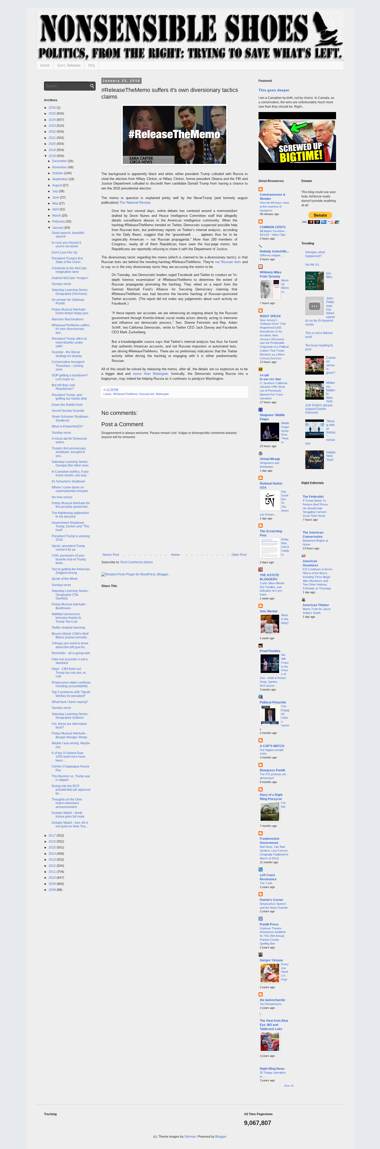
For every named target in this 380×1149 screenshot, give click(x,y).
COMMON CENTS (273, 227)
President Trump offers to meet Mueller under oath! (69, 342)
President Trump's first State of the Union (67, 260)
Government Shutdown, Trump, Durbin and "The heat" (70, 526)
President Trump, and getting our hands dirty (69, 396)
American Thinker (316, 605)
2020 (53, 144)
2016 (53, 841)
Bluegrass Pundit (272, 770)
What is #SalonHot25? (67, 426)
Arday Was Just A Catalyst (285, 547)
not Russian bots (228, 262)
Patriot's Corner (271, 900)
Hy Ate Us (312, 264)
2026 (53, 107)
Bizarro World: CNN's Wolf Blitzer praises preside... (70, 635)
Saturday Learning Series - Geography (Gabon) (70, 715)
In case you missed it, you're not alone (67, 244)
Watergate (162, 393)
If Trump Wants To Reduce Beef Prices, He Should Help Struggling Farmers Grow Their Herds (316, 508)
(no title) (329, 275)
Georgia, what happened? (315, 254)
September (60, 179)
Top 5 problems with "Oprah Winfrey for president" (71, 694)
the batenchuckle (272, 1000)
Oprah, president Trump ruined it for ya (68, 547)
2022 (53, 131)
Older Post (239, 555)
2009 (53, 884)
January (58, 227)
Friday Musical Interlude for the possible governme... (71, 505)
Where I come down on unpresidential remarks (70, 489)
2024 (53, 120)
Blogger (220, 1136)
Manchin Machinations (67, 319)
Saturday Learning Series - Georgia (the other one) (70, 463)
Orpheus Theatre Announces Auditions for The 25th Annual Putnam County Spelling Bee (273, 936)
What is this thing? (285, 619)
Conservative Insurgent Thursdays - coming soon (68, 365)
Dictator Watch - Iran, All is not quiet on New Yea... (70, 824)
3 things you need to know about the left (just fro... (70, 645)
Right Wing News (272, 1069)
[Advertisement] (318, 706)
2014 (53, 853)
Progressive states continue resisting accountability (71, 684)
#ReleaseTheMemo (125, 393)
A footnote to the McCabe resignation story (69, 270)
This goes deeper (274, 90)
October (58, 173)
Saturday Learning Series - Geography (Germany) (70, 291)
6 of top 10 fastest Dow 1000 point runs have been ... (68, 756)
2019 (53, 150)
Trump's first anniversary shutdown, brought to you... (69, 452)
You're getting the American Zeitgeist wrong (71, 571)
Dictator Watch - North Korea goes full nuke (68, 814)
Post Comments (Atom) (136, 562)
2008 (53, 890)
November (60, 167)
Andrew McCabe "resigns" (70, 278)
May (55, 203)
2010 (53, 877)
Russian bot (146, 393)
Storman (190, 1136)
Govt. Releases (68, 65)
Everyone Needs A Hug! (285, 972)
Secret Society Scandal (68, 411)
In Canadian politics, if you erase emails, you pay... (70, 473)
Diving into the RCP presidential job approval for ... (71, 789)
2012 (53, 866)
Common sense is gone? (331, 365)
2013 (53, 859)
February (59, 221)
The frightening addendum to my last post (70, 514)
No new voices (62, 497)
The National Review (134, 202)
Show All (288, 1085)
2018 (53, 156)
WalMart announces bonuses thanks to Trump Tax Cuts (66, 617)
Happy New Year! (331, 456)
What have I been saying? (70, 702)
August (57, 185)
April (55, 209)
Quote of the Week (65, 579)
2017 (53, 835)
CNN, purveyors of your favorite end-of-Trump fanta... (69, 559)
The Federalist (313, 496)
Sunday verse (61, 284)
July (55, 191)
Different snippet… (271, 255)
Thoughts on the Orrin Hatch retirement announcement (67, 803)
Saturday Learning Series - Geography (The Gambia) (70, 594)
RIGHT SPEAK (270, 316)
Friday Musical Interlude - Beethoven (69, 606)
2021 (53, 138)
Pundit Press (269, 924)
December (60, 161)
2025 (53, 113)
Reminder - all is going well (71, 653)
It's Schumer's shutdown (68, 481)
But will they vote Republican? (63, 387)
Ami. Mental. (269, 611)
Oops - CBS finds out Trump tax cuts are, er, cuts (69, 672)
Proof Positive (270, 651)
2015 (53, 847)
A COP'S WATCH (272, 746)
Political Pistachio (273, 702)
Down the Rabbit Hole (67, 405)
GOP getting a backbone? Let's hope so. (70, 377)
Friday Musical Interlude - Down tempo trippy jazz (70, 311)
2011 (53, 872)
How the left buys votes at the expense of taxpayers (274, 206)
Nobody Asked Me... (274, 251)
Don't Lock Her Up (64, 252)
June (56, 197)
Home (44, 65)
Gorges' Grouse (271, 960)
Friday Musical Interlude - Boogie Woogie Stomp (69, 735)
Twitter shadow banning (68, 627)
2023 (53, 126)
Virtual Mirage (270, 459)
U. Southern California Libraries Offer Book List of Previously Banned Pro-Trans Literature (273, 391)
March (57, 215)
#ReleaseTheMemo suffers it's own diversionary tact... (71, 329)
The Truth (266, 883)
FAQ (91, 65)
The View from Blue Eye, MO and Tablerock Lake (274, 1025)
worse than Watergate (150, 374)
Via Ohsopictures (271, 1003)
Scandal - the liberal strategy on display (67, 354)
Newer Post (111, 555)
